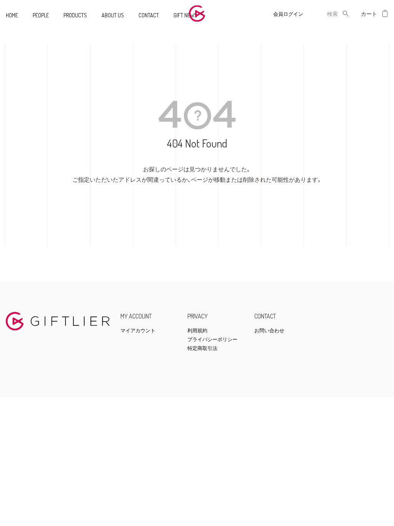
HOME (12, 15)
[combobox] (326, 14)
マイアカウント (137, 330)
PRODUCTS (75, 15)
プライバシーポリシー (212, 339)
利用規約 (197, 330)
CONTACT (149, 15)
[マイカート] (385, 14)
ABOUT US (113, 15)
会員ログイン (288, 14)
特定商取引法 (202, 348)
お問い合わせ (269, 330)
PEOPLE (41, 15)
